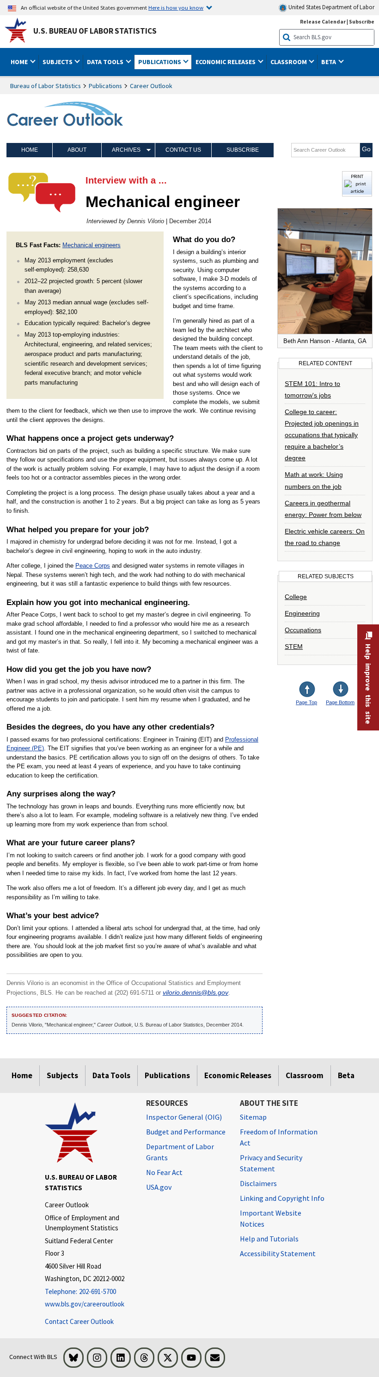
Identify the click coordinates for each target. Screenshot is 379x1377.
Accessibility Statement (278, 1253)
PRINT (357, 176)
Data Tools (111, 1075)
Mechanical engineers (91, 245)
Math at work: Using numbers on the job (314, 480)
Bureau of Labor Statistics (45, 86)
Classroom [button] (289, 62)
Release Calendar (323, 21)
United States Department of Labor (330, 7)
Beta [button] (329, 62)
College (296, 596)
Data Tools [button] (106, 62)
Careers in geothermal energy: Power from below (323, 508)
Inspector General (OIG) (184, 1117)
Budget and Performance (186, 1131)
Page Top (306, 702)
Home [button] (20, 62)
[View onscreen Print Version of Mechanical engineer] (357, 191)
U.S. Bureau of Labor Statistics (95, 31)
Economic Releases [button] (226, 62)
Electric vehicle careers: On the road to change (325, 537)
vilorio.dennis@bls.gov (195, 992)
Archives (126, 150)
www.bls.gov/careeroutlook (84, 1304)
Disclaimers (258, 1183)
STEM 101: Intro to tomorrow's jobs (312, 389)
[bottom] (341, 690)
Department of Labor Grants (180, 1152)
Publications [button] (160, 62)
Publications (105, 86)
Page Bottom (340, 702)
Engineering (302, 613)
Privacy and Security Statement (271, 1163)
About (76, 150)
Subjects (62, 1075)
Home (29, 150)
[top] (314, 690)
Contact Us (183, 150)
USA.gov (158, 1187)
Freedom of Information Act (279, 1137)
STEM (294, 646)
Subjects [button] (58, 62)
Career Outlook (151, 86)
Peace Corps (92, 565)
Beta (346, 1075)
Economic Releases (237, 1075)
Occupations (303, 630)
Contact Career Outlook (79, 1321)
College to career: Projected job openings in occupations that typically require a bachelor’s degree (322, 435)
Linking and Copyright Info (282, 1198)
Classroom (305, 1075)
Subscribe (361, 21)
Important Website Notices (270, 1218)
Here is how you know (175, 7)
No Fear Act (164, 1172)
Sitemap (253, 1117)
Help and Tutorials (269, 1238)
